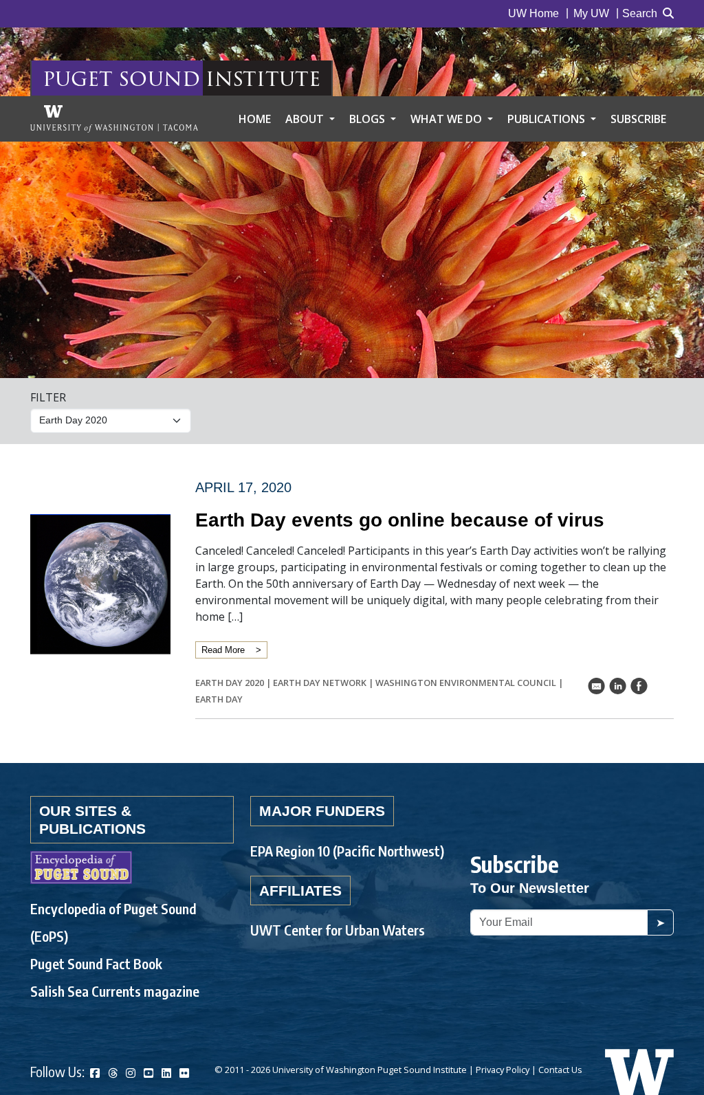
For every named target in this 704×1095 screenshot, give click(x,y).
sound (159, 78)
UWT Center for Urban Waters (337, 929)
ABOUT (306, 118)
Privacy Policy (502, 1069)
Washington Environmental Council (465, 682)
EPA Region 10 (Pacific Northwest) (347, 850)
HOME (255, 118)
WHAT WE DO (447, 118)
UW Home (533, 13)
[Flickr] (184, 1073)
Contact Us (560, 1069)
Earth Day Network (319, 682)
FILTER (48, 397)
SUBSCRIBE (638, 118)
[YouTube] (148, 1073)
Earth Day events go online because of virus (399, 520)
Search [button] (639, 13)
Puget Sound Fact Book (96, 963)
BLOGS (368, 118)
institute (263, 78)
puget (78, 78)
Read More (223, 650)
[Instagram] (130, 1073)
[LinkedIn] (166, 1073)
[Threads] (112, 1073)
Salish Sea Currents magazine (114, 990)
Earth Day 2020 (229, 682)
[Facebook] (94, 1073)
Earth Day (219, 699)
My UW (591, 13)
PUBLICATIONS (547, 118)
